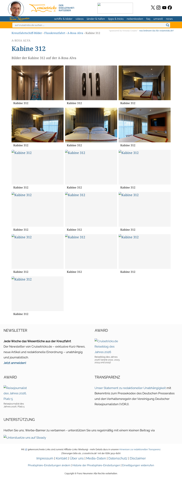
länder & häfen (96, 18)
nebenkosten (135, 18)
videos (80, 18)
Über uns (77, 458)
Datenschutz (117, 458)
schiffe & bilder (63, 18)
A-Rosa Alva (75, 33)
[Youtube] (164, 7)
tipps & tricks (116, 18)
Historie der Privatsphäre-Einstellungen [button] (96, 465)
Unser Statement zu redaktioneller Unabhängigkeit (130, 388)
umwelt (158, 18)
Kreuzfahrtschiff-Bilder (27, 33)
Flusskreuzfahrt (54, 33)
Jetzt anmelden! (15, 363)
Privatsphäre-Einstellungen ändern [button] (49, 465)
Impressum (44, 458)
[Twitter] (153, 7)
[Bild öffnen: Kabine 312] (38, 82)
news (169, 18)
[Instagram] (158, 7)
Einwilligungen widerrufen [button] (138, 465)
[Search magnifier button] (167, 25)
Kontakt (61, 458)
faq (148, 18)
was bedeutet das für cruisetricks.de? (156, 30)
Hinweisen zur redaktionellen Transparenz (139, 449)
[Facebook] (170, 7)
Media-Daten (96, 458)
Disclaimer (138, 458)
